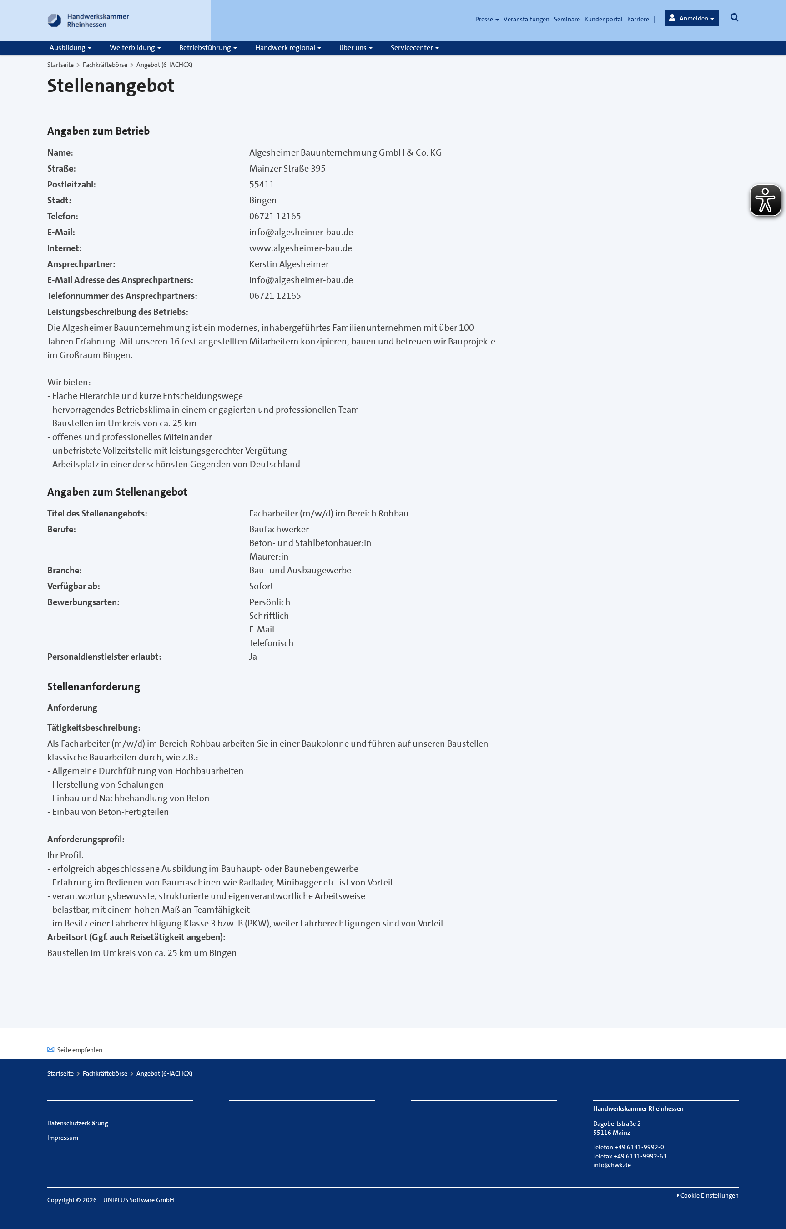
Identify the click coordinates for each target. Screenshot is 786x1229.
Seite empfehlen (79, 1050)
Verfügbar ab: (73, 586)
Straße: (61, 168)
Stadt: (59, 200)
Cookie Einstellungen (709, 1195)
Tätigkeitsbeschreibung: (94, 727)
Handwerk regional (286, 47)
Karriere (638, 19)
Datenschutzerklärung (77, 1123)
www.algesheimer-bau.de (301, 248)
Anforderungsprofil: (86, 839)
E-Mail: (61, 232)
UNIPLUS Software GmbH (138, 1200)
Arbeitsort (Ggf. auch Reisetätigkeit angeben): (136, 937)
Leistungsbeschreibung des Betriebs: (117, 312)
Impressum (62, 1137)
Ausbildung (68, 47)
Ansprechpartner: (81, 264)
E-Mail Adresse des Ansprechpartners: (120, 280)
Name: (60, 152)
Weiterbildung (133, 47)
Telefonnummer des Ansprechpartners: (122, 296)
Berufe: (61, 529)
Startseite (60, 65)
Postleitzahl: (71, 184)
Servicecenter (412, 47)
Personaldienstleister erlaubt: (104, 657)
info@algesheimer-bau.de (302, 232)
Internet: (64, 248)
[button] (691, 18)
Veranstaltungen (526, 19)
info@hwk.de (612, 1165)
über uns (353, 47)
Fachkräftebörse (105, 65)
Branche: (64, 570)
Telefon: (62, 216)
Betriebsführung (205, 47)
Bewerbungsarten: (83, 602)
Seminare (567, 19)
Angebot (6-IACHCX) (164, 65)
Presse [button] (484, 19)
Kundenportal (603, 19)
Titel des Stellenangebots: (97, 513)
